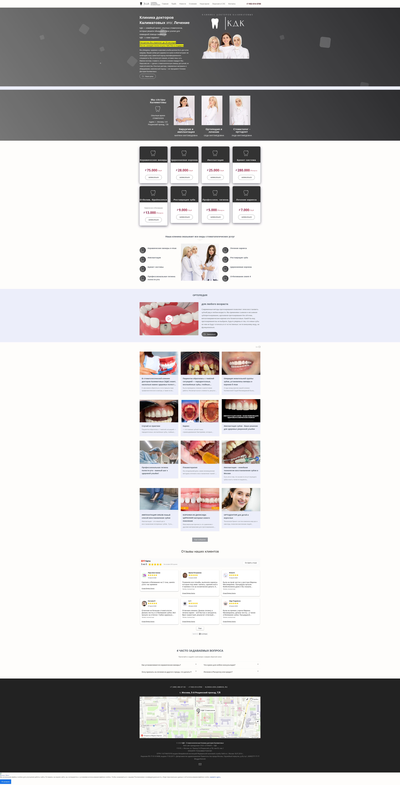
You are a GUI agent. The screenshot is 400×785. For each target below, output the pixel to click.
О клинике (193, 4)
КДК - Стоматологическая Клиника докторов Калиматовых (203, 743)
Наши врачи (204, 4)
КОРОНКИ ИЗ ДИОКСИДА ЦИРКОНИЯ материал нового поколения (196, 518)
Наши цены (149, 76)
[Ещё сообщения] (200, 540)
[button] (200, 765)
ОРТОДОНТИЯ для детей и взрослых (236, 516)
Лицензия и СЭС (218, 4)
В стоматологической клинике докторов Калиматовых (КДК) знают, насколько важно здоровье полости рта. (159, 381)
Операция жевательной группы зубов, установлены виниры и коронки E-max (238, 381)
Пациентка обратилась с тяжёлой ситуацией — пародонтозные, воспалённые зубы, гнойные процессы (198, 381)
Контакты (232, 4)
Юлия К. (232, 573)
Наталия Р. (152, 601)
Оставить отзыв (251, 563)
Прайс (173, 4)
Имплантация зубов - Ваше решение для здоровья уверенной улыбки (241, 427)
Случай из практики (151, 426)
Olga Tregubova (235, 601)
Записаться (153, 177)
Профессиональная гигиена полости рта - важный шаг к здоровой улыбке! (155, 470)
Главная (165, 4)
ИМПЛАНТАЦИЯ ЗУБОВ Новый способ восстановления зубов (156, 516)
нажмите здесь (215, 777)
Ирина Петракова (195, 573)
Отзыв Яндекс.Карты (148, 588)
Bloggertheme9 (199, 759)
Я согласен (6, 782)
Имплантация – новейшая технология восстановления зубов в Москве (241, 470)
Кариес (186, 426)
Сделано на (196, 633)
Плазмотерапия (190, 467)
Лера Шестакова (154, 573)
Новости (182, 4)
